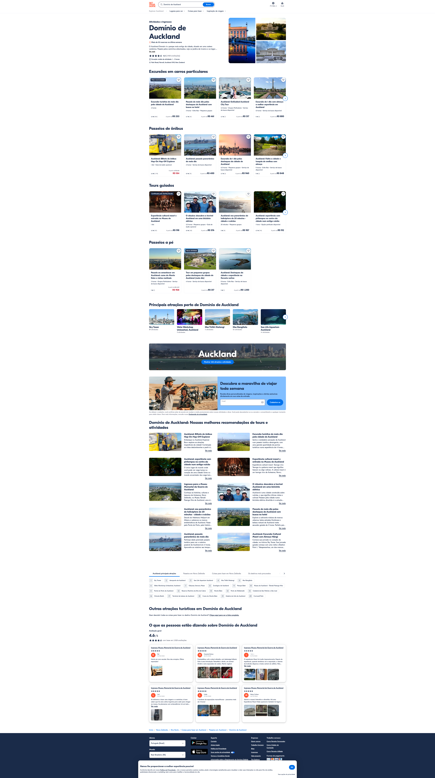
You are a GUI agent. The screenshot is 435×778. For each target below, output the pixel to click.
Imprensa (254, 752)
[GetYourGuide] (152, 4)
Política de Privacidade (218, 749)
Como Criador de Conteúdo (273, 746)
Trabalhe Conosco (257, 745)
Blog (252, 749)
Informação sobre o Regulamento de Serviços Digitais (229, 760)
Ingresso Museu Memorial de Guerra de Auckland (170, 648)
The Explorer (255, 760)
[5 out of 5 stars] (171, 651)
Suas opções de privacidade (221, 752)
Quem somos (255, 741)
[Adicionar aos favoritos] (179, 80)
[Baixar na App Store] (199, 752)
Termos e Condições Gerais (220, 756)
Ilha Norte (175, 730)
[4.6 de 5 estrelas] (156, 55)
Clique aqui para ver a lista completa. (224, 615)
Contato (214, 741)
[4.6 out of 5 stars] (156, 640)
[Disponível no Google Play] (199, 743)
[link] (165, 98)
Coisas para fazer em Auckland (194, 730)
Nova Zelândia (162, 730)
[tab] (164, 574)
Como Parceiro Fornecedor (276, 741)
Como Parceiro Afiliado (275, 751)
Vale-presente (256, 756)
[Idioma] (273, 3)
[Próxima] (285, 98)
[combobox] (180, 4)
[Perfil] (282, 3)
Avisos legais (215, 745)
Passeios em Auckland (217, 730)
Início (151, 730)
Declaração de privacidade (198, 414)
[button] (165, 98)
